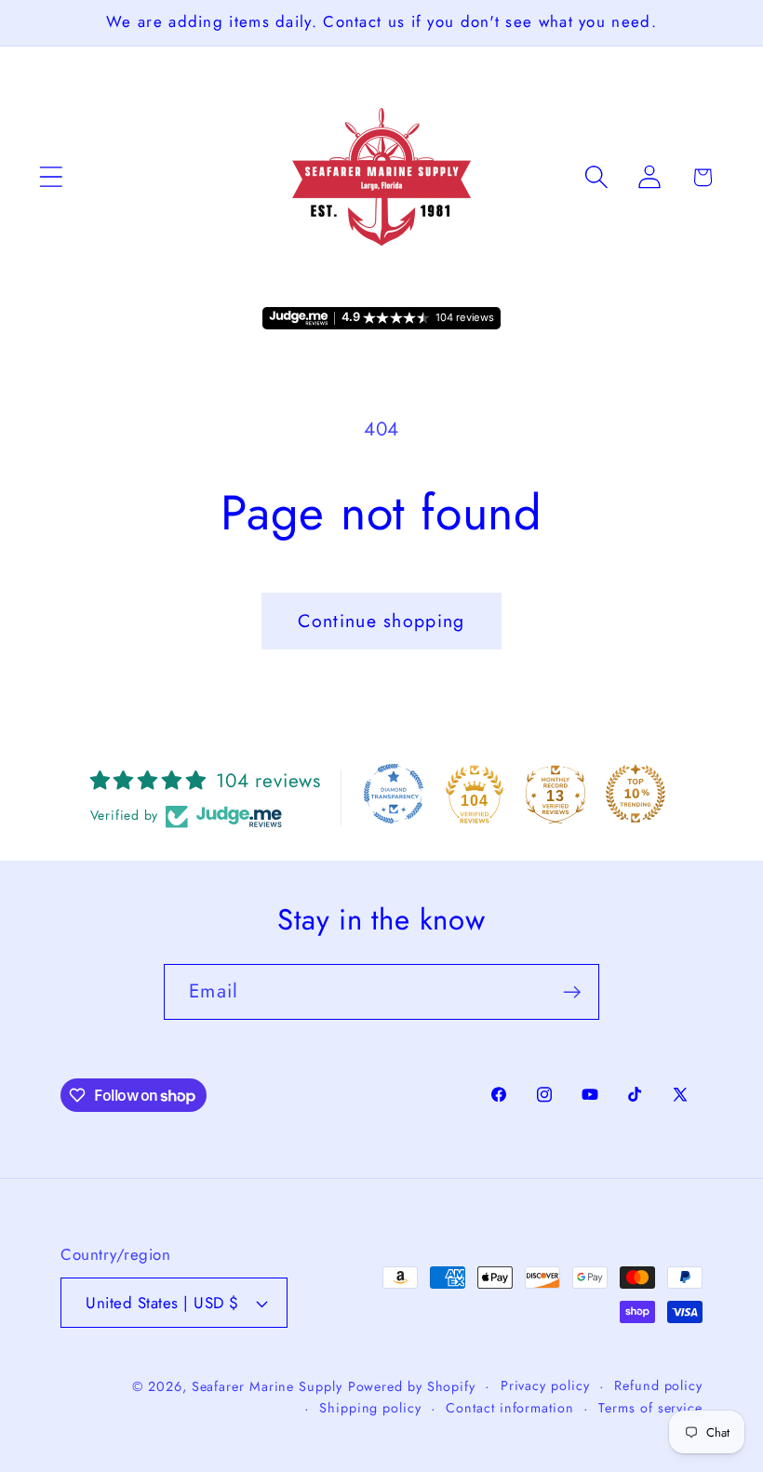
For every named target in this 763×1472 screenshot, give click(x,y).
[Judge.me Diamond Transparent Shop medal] (393, 793)
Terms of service (650, 1407)
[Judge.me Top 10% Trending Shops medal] (635, 793)
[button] (50, 177)
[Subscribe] (571, 992)
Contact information (509, 1407)
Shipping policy (370, 1407)
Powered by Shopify (411, 1386)
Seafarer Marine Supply (267, 1386)
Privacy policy (545, 1385)
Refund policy (658, 1385)
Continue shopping (381, 621)
